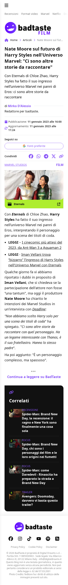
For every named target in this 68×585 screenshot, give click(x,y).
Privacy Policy (18, 547)
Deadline (39, 309)
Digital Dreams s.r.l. (50, 553)
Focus (26, 440)
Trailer (27, 492)
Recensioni (30, 410)
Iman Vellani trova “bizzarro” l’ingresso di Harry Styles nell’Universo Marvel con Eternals (35, 259)
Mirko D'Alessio (19, 106)
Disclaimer (51, 547)
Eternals (19, 204)
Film (59, 165)
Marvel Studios (16, 165)
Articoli (27, 40)
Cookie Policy (35, 547)
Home (14, 40)
